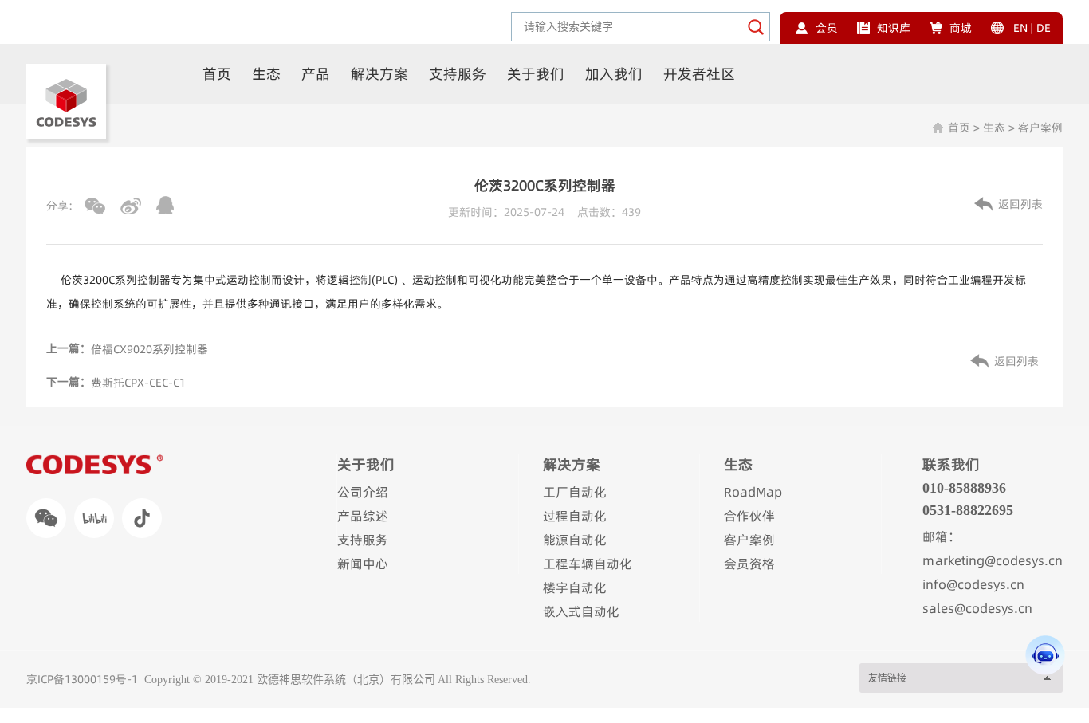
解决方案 (379, 74)
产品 (315, 74)
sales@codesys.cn (977, 608)
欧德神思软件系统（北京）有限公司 (346, 680)
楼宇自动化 (575, 587)
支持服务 (457, 74)
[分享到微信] (95, 206)
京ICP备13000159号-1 (82, 679)
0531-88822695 (967, 510)
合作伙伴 (749, 516)
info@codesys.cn (973, 584)
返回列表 (1020, 204)
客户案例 (1040, 128)
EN (1020, 28)
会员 (827, 28)
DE (1043, 28)
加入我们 (614, 74)
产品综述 (362, 516)
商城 (960, 28)
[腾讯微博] (165, 205)
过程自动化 (575, 516)
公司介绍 (362, 492)
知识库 (893, 28)
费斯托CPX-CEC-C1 (138, 383)
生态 (266, 74)
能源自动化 (575, 539)
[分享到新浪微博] (130, 206)
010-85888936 (964, 488)
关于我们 (535, 74)
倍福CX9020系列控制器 (149, 349)
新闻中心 (362, 563)
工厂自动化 (575, 492)
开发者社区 (699, 74)
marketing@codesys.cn (992, 560)
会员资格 (749, 563)
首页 (216, 74)
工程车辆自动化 (587, 563)
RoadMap (753, 492)
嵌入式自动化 (581, 611)
